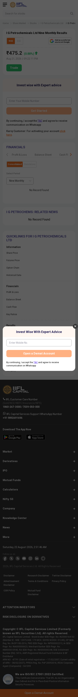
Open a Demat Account (39, 353)
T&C (36, 362)
